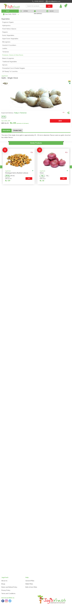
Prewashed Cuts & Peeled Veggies (13, 68)
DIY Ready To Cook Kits (10, 71)
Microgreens (6, 42)
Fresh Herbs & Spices (9, 29)
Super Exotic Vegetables (10, 38)
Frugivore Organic (8, 22)
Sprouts (4, 65)
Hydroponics (6, 25)
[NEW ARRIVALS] (39, 11)
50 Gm (3, 116)
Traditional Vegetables (9, 61)
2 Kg (47, 175)
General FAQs (29, 580)
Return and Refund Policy (9, 587)
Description (6, 130)
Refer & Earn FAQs (31, 587)
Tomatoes (5, 52)
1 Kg (42, 175)
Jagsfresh (8, 171)
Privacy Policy (5, 590)
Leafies (4, 48)
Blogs (3, 584)
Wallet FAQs (29, 584)
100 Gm (12, 175)
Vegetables (5, 19)
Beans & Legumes (8, 58)
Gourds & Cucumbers (9, 45)
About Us (4, 580)
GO (49, 6)
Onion (42, 173)
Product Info (17, 130)
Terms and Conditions (8, 593)
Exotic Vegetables (8, 35)
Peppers (5, 32)
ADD (60, 121)
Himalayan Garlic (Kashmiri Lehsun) (16, 173)
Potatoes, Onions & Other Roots (12, 55)
